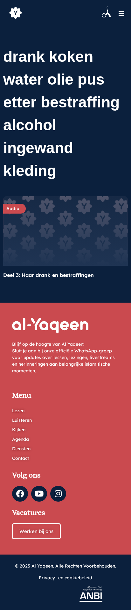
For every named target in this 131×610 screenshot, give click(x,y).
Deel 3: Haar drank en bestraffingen (48, 275)
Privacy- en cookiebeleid (65, 578)
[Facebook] (20, 494)
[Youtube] (39, 494)
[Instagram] (58, 494)
